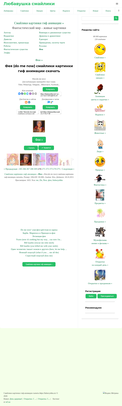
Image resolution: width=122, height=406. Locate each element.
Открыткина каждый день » (100, 263)
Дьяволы (8, 39)
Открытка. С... (44, 399)
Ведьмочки (9, 36)
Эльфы (7, 52)
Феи (41, 49)
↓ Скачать (31, 148)
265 (20, 169)
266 (24, 169)
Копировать (50, 89)
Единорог (43, 39)
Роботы (7, 46)
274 (54, 169)
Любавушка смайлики (29, 3)
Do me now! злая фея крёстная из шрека (39, 230)
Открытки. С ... (30, 399)
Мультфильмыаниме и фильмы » (100, 242)
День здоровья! (16, 399)
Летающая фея (39, 236)
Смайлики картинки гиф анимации (20, 174)
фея (49, 180)
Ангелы (7, 32)
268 (31, 169)
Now (45, 180)
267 (28, 169)
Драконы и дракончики (49, 36)
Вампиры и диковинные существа (55, 32)
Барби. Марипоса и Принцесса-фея (39, 233)
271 (43, 169)
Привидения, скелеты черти (52, 42)
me (37, 180)
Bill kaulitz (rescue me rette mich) (39, 243)
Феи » (39, 60)
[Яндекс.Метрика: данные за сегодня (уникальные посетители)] (110, 393)
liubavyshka (57, 180)
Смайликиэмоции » (100, 76)
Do (41, 180)
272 (47, 169)
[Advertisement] (39, 205)
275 (58, 169)
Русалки (43, 46)
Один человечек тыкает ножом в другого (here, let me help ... (39, 249)
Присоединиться (107, 296)
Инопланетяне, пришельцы (16, 42)
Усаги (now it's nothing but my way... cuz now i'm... (39, 239)
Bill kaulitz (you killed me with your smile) (39, 246)
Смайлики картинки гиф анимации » (39, 23)
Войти (91, 296)
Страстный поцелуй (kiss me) (39, 255)
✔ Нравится (46, 148)
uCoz (8, 402)
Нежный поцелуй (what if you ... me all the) (39, 252)
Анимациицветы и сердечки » (100, 98)
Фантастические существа (16, 49)
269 (35, 169)
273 (51, 169)
